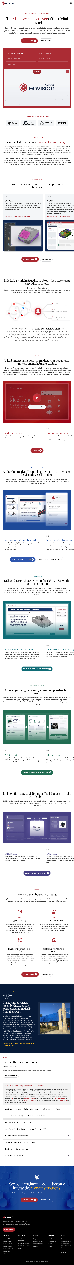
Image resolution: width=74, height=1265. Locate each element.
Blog (34, 1239)
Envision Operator (59, 1099)
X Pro (4, 1254)
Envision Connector (30, 1100)
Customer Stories (38, 1241)
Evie (12, 1099)
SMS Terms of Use (66, 1250)
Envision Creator (29, 1099)
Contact (50, 1244)
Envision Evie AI (7, 1241)
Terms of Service (66, 1241)
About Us (50, 1239)
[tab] (21, 53)
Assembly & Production (21, 1240)
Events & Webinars (38, 1244)
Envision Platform (7, 1239)
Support (35, 1246)
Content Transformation (22, 1249)
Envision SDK (63, 1100)
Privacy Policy (65, 1239)
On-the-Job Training (23, 1243)
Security (63, 1252)
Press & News (52, 1241)
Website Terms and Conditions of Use (66, 1245)
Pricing (50, 1246)
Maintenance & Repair (24, 1245)
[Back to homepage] (9, 3)
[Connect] (23, 222)
